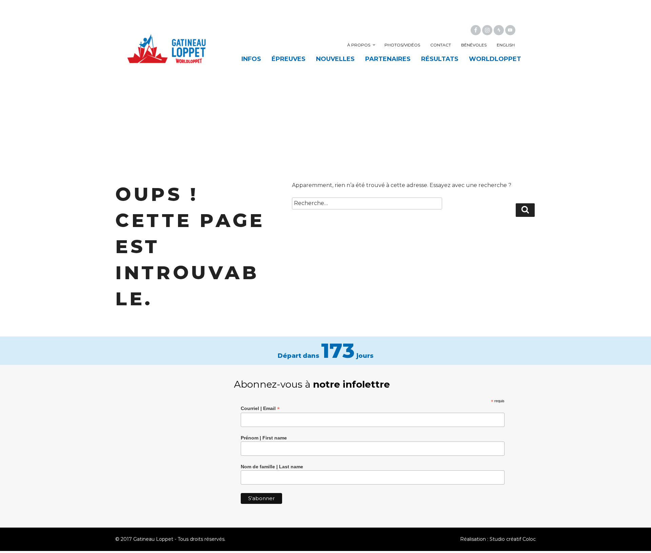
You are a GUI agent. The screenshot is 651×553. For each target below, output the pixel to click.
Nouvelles (335, 59)
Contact (440, 44)
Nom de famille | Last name (272, 466)
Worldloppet (495, 59)
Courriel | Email (260, 408)
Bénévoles (474, 44)
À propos (358, 44)
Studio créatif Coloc (513, 539)
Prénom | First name (264, 438)
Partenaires (388, 59)
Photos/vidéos (402, 44)
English (506, 44)
